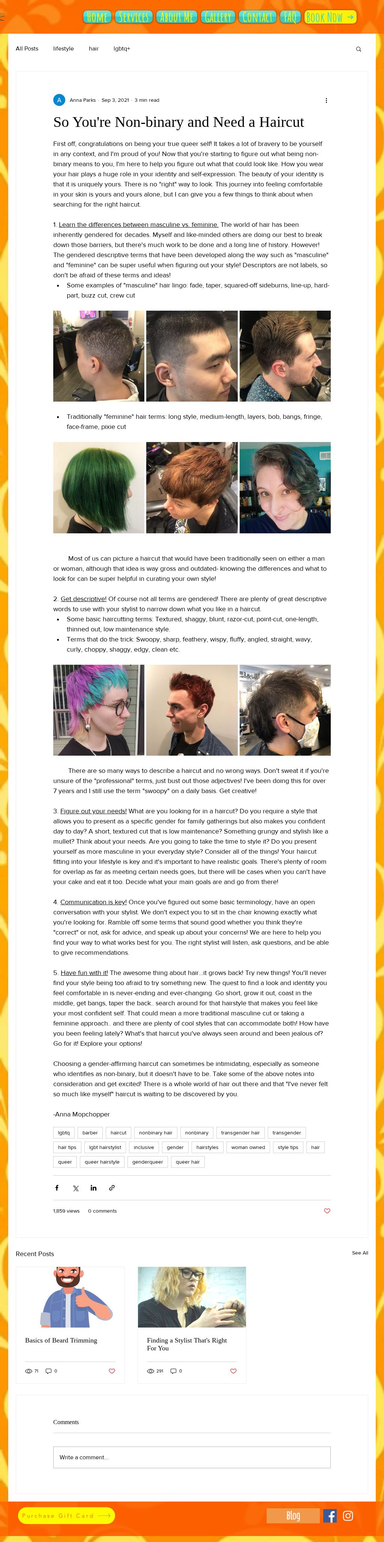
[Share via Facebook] (56, 1187)
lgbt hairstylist (105, 1147)
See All (360, 1253)
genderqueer (147, 1162)
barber (90, 1133)
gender (175, 1147)
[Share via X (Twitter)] (75, 1187)
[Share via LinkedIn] (93, 1187)
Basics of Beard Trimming (61, 1340)
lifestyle (63, 48)
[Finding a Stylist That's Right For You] (192, 1297)
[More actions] (326, 99)
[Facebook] (330, 1516)
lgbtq (64, 1133)
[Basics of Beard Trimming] (70, 1297)
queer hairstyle (102, 1162)
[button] (358, 49)
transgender (287, 1133)
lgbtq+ (122, 48)
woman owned (248, 1147)
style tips (288, 1147)
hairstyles (207, 1147)
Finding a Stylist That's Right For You (187, 1344)
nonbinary (196, 1133)
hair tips (67, 1147)
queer (65, 1162)
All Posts (27, 48)
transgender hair (240, 1133)
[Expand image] (98, 356)
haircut (118, 1133)
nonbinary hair (155, 1133)
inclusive (144, 1147)
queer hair (188, 1162)
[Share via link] (112, 1187)
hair (94, 48)
